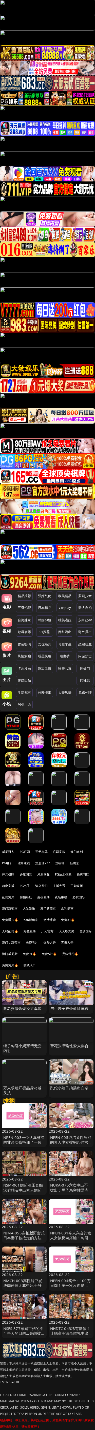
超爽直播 (8, 886)
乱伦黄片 (8, 897)
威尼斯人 (8, 852)
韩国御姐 (44, 620)
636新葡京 (31, 920)
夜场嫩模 (61, 897)
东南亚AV (85, 620)
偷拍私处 (26, 897)
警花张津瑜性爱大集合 (69, 1045)
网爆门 (85, 668)
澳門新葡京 (48, 908)
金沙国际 (86, 931)
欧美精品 (65, 596)
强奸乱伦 (44, 596)
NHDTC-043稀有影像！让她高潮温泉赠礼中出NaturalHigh (70, 1333)
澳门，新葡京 (11, 942)
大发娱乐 (29, 908)
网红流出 (65, 632)
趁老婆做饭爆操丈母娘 (22, 1008)
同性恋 (85, 680)
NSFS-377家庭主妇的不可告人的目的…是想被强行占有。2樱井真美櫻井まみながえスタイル (24, 1336)
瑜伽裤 (65, 656)
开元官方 (47, 931)
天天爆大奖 (66, 931)
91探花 (45, 632)
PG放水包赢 (63, 874)
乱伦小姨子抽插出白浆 (69, 1087)
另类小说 (24, 704)
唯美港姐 (65, 620)
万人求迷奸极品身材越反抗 (22, 1090)
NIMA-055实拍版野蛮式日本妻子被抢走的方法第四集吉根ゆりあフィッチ (24, 1240)
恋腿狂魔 (85, 644)
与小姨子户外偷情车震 (69, 1008)
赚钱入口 (30, 965)
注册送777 (42, 863)
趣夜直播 (43, 897)
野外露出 (85, 632)
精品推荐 (24, 596)
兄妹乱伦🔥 (70, 954)
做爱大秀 (50, 942)
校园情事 (44, 692)
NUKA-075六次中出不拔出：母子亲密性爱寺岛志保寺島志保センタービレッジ (69, 1192)
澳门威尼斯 (9, 954)
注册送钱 (24, 863)
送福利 (59, 863)
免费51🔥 (68, 920)
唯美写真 (65, 668)
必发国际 (78, 897)
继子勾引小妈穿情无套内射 (22, 1048)
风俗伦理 (85, 692)
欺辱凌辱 (24, 632)
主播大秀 (59, 886)
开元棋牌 (41, 852)
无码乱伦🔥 (10, 931)
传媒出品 (24, 680)
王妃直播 (76, 886)
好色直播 (30, 931)
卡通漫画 (24, 668)
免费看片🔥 (10, 920)
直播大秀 (67, 942)
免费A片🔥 (49, 954)
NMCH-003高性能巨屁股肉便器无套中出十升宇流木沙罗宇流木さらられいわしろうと (22, 1288)
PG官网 (25, 852)
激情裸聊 (50, 920)
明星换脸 (44, 656)
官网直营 (59, 852)
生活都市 (24, 692)
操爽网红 (83, 874)
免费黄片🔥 (10, 965)
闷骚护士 (85, 656)
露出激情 (44, 668)
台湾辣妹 (24, 620)
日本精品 (44, 607)
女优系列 (44, 644)
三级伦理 (24, 607)
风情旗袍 (24, 656)
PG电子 (7, 863)
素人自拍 (85, 607)
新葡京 (74, 863)
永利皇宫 (67, 908)
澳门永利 (76, 852)
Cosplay (65, 607)
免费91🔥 (29, 954)
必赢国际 (26, 874)
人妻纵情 (65, 692)
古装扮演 (24, 644)
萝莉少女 (85, 596)
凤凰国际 (43, 874)
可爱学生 (65, 644)
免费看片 (32, 942)
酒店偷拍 (41, 886)
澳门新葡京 (9, 908)
